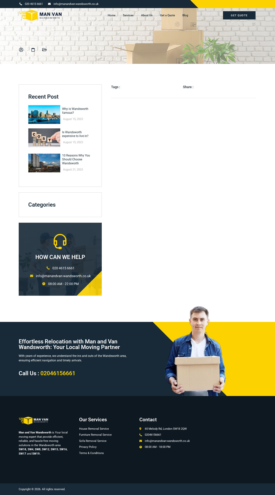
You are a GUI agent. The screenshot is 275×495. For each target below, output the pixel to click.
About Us (147, 15)
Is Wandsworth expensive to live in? (75, 134)
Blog (185, 15)
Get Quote (239, 15)
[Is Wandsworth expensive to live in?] (44, 137)
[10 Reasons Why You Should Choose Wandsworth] (44, 163)
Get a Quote (167, 15)
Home (111, 15)
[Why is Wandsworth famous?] (44, 114)
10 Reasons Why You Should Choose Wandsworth (76, 159)
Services (128, 15)
